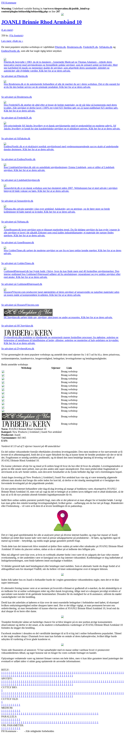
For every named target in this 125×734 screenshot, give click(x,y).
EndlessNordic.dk (10, 51)
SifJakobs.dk (105, 47)
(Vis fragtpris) (16, 35)
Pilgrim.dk (60, 47)
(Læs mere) (7, 30)
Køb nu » (18, 41)
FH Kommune (8, 2)
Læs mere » (7, 41)
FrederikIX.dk (90, 47)
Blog (20, 731)
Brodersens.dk (74, 47)
